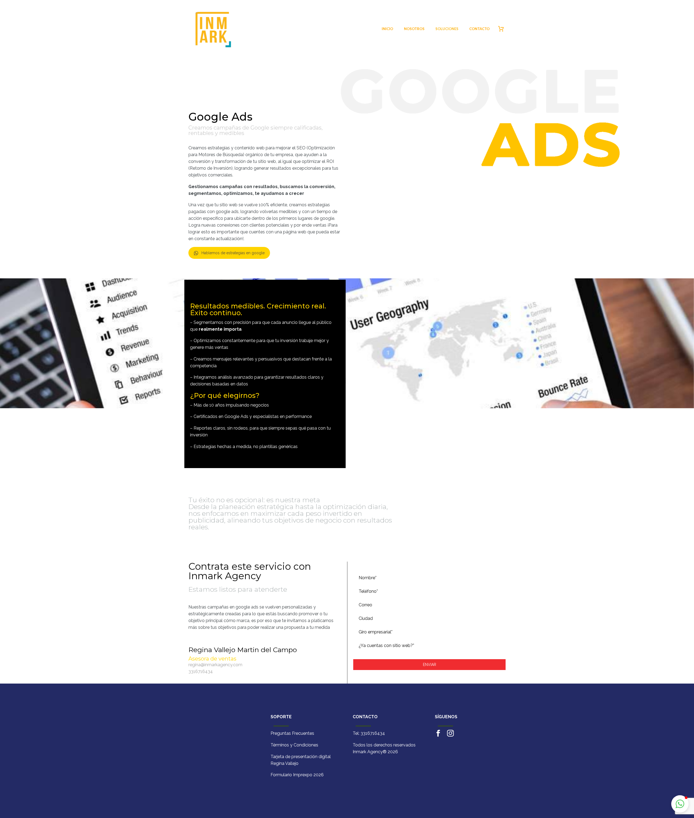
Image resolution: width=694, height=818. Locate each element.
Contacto (479, 29)
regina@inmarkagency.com (215, 664)
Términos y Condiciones (294, 745)
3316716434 (200, 671)
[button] (680, 804)
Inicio (387, 29)
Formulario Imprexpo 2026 (297, 774)
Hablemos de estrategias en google (233, 253)
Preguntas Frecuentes (292, 733)
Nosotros (414, 29)
